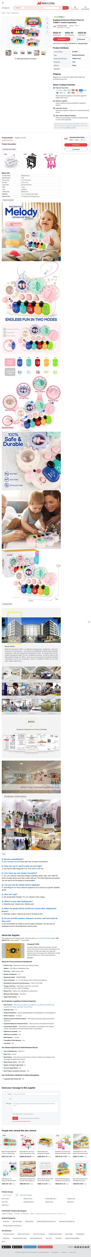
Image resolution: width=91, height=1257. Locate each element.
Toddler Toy (15, 1007)
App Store (6, 1247)
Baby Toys (70, 1202)
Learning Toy (7, 1007)
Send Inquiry (62, 39)
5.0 (71, 140)
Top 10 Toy (49, 1238)
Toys (8, 13)
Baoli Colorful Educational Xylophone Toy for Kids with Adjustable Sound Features (63, 1180)
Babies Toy (6, 1238)
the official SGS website (44, 938)
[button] (3, 3)
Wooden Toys (71, 1198)
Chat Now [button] (82, 39)
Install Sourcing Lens (46, 1247)
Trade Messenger (30, 1247)
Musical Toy (27, 1005)
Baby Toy (34, 1005)
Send (15, 1118)
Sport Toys (5, 1202)
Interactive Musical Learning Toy (12, 1225)
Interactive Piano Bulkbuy (72, 1238)
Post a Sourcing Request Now (21, 1121)
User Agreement (55, 1252)
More (3, 1241)
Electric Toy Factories (23, 1234)
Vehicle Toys (5, 1205)
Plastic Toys (23, 1007)
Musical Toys (15, 13)
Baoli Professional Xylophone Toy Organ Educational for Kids (43, 1153)
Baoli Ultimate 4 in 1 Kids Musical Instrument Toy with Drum (81, 1153)
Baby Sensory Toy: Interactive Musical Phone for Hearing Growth (9, 1180)
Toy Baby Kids (80, 1234)
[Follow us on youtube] (83, 1247)
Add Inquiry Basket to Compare (26, 59)
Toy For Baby (68, 1234)
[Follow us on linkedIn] (88, 1247)
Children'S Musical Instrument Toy (46, 1221)
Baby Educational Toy (36, 1238)
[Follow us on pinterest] (86, 1247)
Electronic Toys (28, 1198)
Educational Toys (28, 1202)
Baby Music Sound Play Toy (66, 1221)
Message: (9, 1103)
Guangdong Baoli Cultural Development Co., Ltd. (62, 25)
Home (3, 13)
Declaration (64, 1252)
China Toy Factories (8, 1234)
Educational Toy (18, 1005)
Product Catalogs (27, 1195)
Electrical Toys (29, 1221)
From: (10, 1094)
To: (11, 1099)
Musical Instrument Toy (47, 1005)
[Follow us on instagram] (80, 1247)
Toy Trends (58, 1238)
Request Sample (83, 43)
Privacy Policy (72, 1252)
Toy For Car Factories (39, 1234)
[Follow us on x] (78, 1247)
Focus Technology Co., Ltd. (33, 1252)
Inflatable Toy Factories (55, 1234)
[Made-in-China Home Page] (45, 3)
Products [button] (18, 8)
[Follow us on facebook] (75, 1247)
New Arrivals (5, 1198)
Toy (38, 1005)
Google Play (17, 1247)
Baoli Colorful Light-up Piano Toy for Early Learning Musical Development (45, 1180)
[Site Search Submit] (66, 8)
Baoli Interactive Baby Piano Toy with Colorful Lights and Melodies (27, 1180)
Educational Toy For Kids (19, 1238)
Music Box (6, 1221)
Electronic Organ (17, 1221)
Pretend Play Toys (50, 1198)
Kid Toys (29, 1007)
